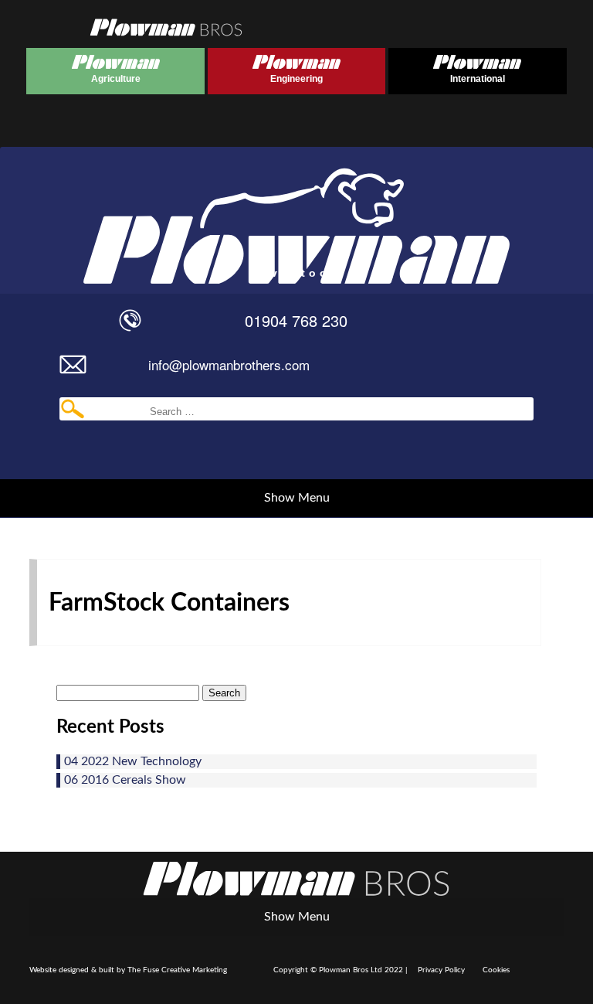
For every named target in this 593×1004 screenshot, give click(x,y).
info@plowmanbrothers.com (229, 364)
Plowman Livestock (170, 213)
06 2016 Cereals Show (125, 780)
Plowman (83, 66)
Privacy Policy (441, 970)
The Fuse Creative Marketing (177, 970)
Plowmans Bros (166, 27)
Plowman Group (296, 878)
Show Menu (297, 498)
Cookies (496, 970)
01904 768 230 (296, 320)
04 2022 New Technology (133, 761)
